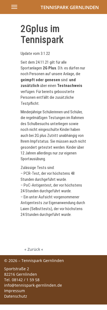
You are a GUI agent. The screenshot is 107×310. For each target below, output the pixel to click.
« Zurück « (33, 249)
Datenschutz (15, 296)
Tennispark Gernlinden (70, 7)
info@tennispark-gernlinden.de (33, 285)
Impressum (14, 290)
